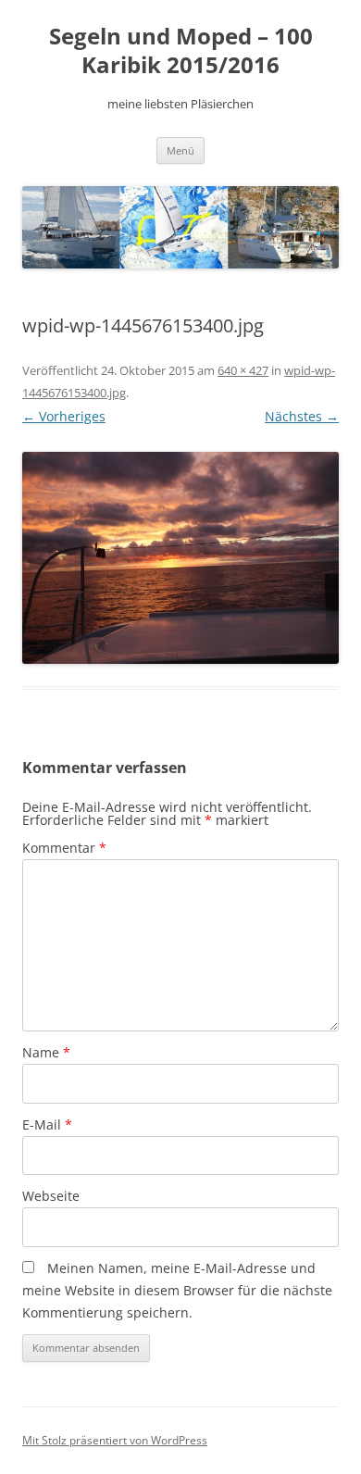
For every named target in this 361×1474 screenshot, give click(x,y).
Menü (180, 150)
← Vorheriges (64, 416)
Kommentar (64, 847)
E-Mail (47, 1124)
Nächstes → (302, 416)
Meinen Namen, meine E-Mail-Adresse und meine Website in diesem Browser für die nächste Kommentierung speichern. (177, 1290)
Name (46, 1052)
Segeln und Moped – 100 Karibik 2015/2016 (181, 51)
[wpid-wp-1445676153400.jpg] (180, 557)
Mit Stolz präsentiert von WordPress (114, 1440)
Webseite (51, 1196)
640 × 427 (243, 370)
